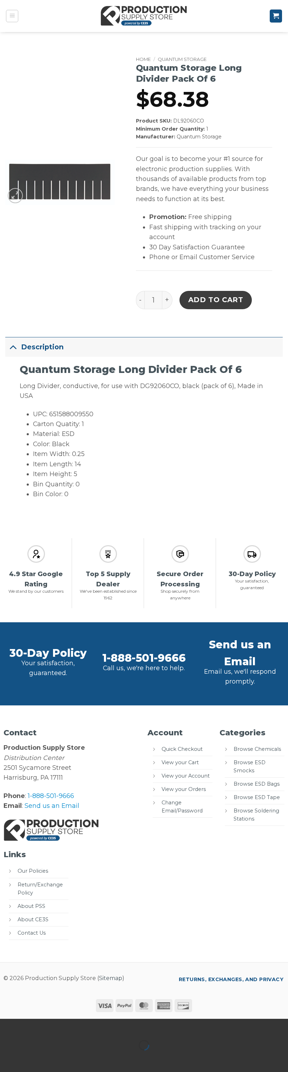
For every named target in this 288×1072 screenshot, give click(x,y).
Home (143, 59)
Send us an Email (52, 805)
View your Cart (180, 762)
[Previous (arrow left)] (7, 1058)
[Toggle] (13, 346)
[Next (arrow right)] (30, 1058)
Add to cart (215, 299)
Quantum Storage (182, 59)
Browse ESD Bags (257, 784)
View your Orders (184, 789)
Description (42, 347)
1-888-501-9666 (144, 658)
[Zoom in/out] (7, 1026)
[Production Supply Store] (144, 16)
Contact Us (32, 933)
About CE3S (33, 919)
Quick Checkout (182, 749)
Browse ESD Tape (257, 797)
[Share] (53, 1026)
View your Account (186, 776)
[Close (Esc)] (76, 1026)
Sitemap (110, 978)
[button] (12, 16)
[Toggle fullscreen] (30, 1026)
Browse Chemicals (257, 749)
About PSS (31, 906)
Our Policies (33, 871)
